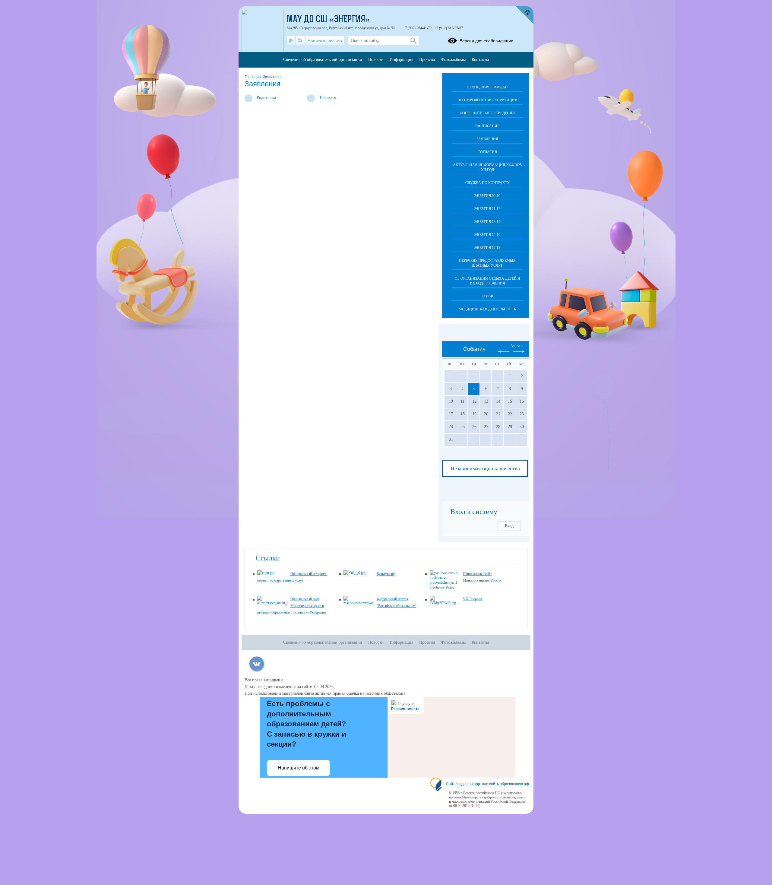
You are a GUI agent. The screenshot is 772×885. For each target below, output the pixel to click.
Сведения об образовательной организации (322, 59)
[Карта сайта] (300, 40)
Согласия (487, 152)
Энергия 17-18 (487, 248)
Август (516, 346)
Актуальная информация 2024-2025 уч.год (487, 167)
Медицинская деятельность (487, 309)
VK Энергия (472, 599)
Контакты (480, 59)
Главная (252, 77)
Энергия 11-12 (487, 209)
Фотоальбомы (453, 59)
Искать (413, 40)
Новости (376, 59)
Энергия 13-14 (487, 222)
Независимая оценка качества (485, 468)
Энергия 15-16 (487, 235)
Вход (509, 526)
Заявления (272, 77)
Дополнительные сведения (487, 113)
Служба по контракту (487, 183)
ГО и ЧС (487, 296)
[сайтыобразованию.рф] (524, 15)
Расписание (487, 126)
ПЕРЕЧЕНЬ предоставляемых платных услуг (487, 263)
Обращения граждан (487, 87)
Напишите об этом (298, 767)
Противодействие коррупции (487, 100)
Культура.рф (386, 574)
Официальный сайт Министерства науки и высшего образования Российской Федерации (291, 605)
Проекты (427, 59)
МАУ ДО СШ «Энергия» (328, 20)
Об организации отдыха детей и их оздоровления (487, 280)
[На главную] (291, 40)
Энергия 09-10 (487, 196)
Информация (401, 59)
